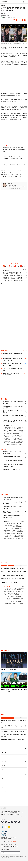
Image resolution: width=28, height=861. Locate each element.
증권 (3, 748)
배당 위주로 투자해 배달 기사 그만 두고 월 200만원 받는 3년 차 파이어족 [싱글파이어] (14, 690)
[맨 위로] (25, 855)
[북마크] (25, 20)
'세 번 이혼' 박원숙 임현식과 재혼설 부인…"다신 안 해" (13, 568)
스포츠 (3, 782)
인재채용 (7, 841)
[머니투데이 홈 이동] (5, 808)
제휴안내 (7, 846)
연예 (4, 5)
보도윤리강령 (7, 849)
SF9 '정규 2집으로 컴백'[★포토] (8, 669)
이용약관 (15, 844)
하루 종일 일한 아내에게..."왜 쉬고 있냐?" (10, 582)
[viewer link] (25, 40)
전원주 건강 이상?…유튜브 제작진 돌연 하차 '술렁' (12, 575)
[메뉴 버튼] (25, 1)
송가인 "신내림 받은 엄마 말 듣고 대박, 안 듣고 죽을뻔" (13, 739)
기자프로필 (4, 791)
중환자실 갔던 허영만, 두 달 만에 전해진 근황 (13, 147)
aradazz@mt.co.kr (12, 185)
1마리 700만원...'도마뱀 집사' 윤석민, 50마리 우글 (14, 156)
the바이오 (4, 761)
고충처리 (3, 849)
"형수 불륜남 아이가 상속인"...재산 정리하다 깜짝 (14, 158)
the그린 (3, 765)
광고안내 (3, 846)
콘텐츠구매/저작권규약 (14, 846)
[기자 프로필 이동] (4, 185)
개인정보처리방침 (13, 841)
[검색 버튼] (22, 1)
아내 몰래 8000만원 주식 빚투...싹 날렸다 (12, 460)
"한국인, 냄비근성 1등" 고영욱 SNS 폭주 (12, 456)
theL (3, 757)
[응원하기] (13, 183)
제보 (3, 795)
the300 (4, 752)
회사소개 (3, 841)
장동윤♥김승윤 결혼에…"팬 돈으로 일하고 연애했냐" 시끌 (13, 571)
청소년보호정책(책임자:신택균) (7, 844)
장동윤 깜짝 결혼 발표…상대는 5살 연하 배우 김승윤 (12, 578)
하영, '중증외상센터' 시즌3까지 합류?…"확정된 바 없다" (13, 731)
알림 (3, 800)
